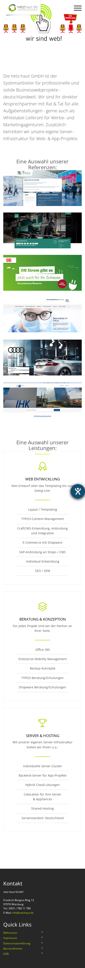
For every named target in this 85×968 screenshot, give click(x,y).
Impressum (10, 938)
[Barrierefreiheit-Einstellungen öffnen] (78, 491)
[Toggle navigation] (60, 8)
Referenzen (10, 933)
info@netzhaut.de (23, 913)
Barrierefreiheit (12, 948)
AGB (6, 954)
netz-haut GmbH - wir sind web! (31, 8)
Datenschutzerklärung (16, 943)
